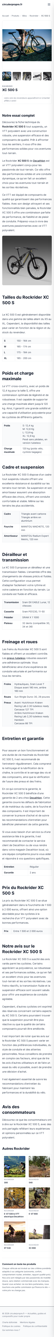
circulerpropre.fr (12, 4)
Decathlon (39, 160)
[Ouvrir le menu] (49, 4)
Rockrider (34, 16)
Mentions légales (27, 1322)
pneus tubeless (16, 658)
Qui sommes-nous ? (11, 1330)
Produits (15, 16)
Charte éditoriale (9, 1322)
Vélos (24, 16)
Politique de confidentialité (35, 1326)
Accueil (5, 16)
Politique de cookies (11, 1326)
